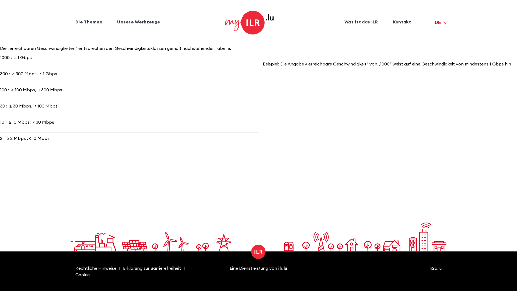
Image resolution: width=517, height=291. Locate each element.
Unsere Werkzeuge (138, 22)
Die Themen (88, 22)
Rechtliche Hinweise (95, 268)
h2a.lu (435, 268)
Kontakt (402, 22)
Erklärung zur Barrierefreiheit (152, 268)
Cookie (82, 275)
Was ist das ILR (361, 22)
